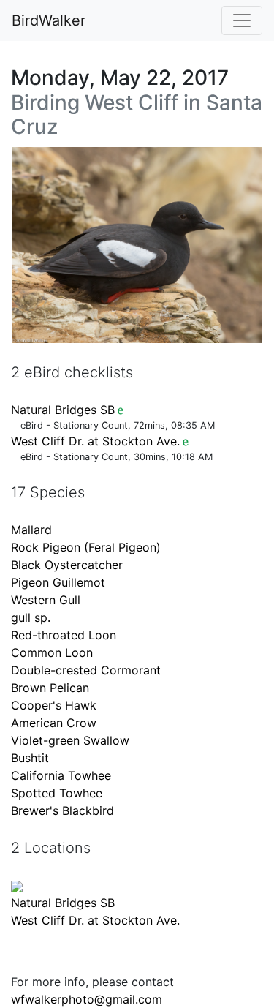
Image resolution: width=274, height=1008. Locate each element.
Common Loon (52, 652)
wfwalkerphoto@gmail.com (86, 999)
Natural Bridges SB (63, 409)
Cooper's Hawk (53, 705)
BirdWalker (48, 20)
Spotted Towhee (56, 793)
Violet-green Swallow (70, 740)
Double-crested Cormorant (86, 670)
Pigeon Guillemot (58, 582)
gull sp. (30, 617)
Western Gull (45, 600)
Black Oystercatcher (67, 564)
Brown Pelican (50, 687)
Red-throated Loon (63, 635)
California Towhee (61, 775)
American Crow (53, 722)
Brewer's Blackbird (62, 810)
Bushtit (30, 758)
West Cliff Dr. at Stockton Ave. (95, 441)
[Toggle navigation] (241, 20)
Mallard (31, 529)
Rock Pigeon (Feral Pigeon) (86, 547)
